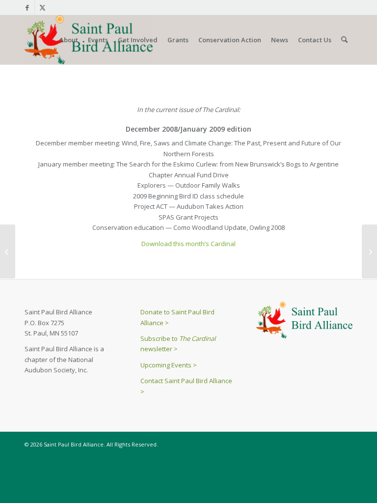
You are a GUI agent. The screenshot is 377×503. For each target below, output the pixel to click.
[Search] (344, 39)
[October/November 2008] (7, 251)
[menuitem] (68, 39)
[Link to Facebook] (27, 7)
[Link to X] (42, 7)
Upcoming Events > (168, 365)
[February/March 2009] (369, 251)
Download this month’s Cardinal (188, 243)
